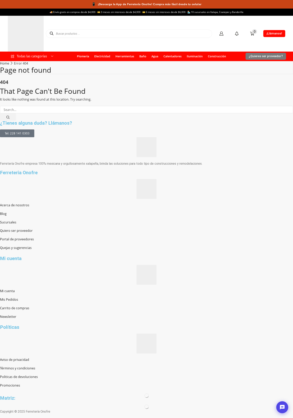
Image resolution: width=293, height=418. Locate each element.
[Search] (51, 33)
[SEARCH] (8, 117)
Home (4, 63)
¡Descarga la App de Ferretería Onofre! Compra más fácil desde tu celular (146, 4)
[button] (221, 33)
